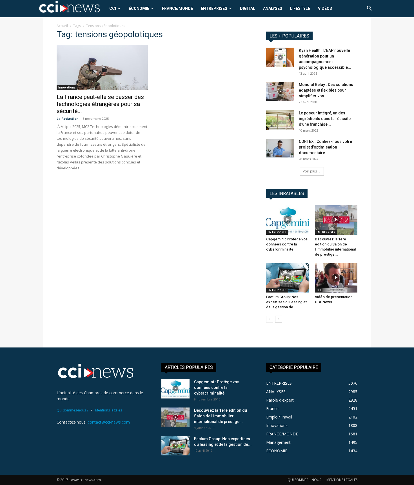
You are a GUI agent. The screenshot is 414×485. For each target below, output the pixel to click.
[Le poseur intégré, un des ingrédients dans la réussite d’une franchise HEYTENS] (280, 120)
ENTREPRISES (214, 8)
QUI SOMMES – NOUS (304, 479)
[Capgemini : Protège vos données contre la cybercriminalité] (287, 219)
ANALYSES (272, 8)
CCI (112, 8)
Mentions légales (108, 410)
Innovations (67, 87)
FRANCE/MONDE (177, 8)
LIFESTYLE (300, 8)
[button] (369, 9)
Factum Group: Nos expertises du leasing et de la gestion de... (286, 302)
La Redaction (68, 118)
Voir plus (310, 171)
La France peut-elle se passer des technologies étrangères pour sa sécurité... (100, 104)
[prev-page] (269, 319)
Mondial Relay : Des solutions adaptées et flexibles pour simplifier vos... (326, 90)
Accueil (62, 25)
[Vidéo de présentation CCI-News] (336, 278)
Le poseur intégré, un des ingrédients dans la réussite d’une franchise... (325, 119)
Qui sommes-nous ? (72, 410)
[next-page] (278, 319)
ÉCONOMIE (139, 8)
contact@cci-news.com (109, 422)
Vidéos (325, 8)
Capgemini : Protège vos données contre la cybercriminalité (287, 244)
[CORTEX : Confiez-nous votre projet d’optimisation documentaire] (280, 148)
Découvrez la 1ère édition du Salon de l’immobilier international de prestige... (220, 416)
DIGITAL (247, 8)
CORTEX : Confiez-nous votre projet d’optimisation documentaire (325, 147)
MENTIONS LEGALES (341, 479)
